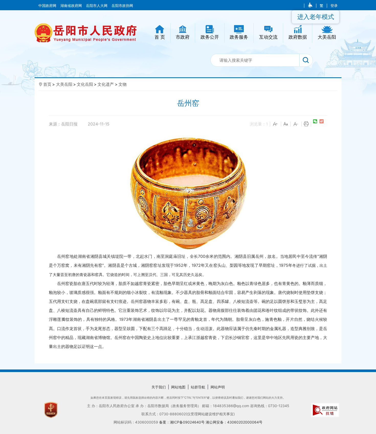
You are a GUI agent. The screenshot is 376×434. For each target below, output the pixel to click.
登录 (334, 6)
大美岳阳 (64, 84)
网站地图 (178, 387)
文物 (122, 84)
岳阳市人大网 (97, 6)
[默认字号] (285, 124)
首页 (47, 84)
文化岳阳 (85, 84)
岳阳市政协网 (122, 6)
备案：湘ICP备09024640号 (182, 422)
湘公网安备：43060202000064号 (234, 422)
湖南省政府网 (71, 6)
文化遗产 (105, 84)
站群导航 (198, 387)
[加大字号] (275, 124)
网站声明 (218, 387)
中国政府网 (47, 6)
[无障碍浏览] (311, 6)
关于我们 (158, 387)
